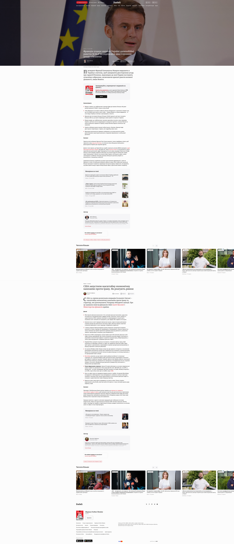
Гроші (98, 5)
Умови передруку (94, 525)
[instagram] (152, 504)
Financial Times (113, 149)
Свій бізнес (110, 5)
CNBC (112, 370)
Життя (123, 5)
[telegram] (154, 504)
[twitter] (146, 504)
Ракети (99, 239)
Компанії (93, 5)
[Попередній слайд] (153, 467)
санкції (85, 461)
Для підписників (80, 5)
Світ (119, 5)
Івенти (86, 525)
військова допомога (106, 239)
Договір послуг (79, 525)
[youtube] (157, 504)
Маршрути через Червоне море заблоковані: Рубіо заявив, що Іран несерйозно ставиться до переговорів (101, 424)
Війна (115, 5)
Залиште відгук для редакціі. (91, 234)
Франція (88, 239)
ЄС (84, 239)
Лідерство (128, 5)
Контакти (78, 523)
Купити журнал (94, 2)
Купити (101, 96)
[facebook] (149, 504)
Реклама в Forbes (80, 534)
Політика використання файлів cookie (99, 527)
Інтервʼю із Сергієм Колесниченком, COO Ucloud (128, 271)
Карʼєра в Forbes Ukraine (100, 523)
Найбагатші (141, 5)
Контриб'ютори (150, 5)
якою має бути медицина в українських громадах (90, 270)
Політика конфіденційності (82, 527)
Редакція (96, 529)
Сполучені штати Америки (93, 461)
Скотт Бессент (118, 305)
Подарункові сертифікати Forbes (101, 534)
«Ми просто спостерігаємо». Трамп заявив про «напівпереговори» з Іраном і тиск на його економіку (99, 415)
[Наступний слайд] (156, 245)
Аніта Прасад (90, 60)
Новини (88, 5)
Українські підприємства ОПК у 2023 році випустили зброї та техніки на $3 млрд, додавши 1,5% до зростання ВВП (100, 193)
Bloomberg (87, 356)
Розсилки (102, 525)
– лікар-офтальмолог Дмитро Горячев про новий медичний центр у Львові (199, 271)
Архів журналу (108, 531)
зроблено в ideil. (154, 541)
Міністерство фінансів (93, 307)
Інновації (103, 5)
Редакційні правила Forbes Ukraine (84, 529)
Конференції (102, 2)
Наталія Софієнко (91, 293)
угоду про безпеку (97, 143)
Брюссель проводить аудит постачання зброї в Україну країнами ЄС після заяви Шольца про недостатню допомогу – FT (101, 175)
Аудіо (156, 5)
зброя (95, 239)
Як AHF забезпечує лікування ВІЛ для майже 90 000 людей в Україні (163, 270)
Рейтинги (134, 5)
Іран (101, 461)
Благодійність (89, 534)
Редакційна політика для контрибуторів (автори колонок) (89, 531)
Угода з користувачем (88, 523)
